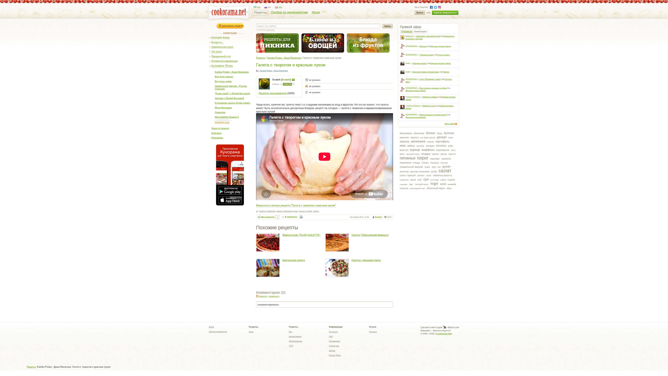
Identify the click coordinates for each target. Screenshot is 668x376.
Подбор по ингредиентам (289, 12)
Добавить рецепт (232, 26)
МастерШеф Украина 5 (227, 117)
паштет (452, 154)
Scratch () (281, 79)
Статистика (334, 346)
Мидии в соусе (429, 106)
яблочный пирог (436, 188)
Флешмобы (217, 137)
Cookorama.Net (443, 333)
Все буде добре (223, 81)
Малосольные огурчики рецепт (433, 115)
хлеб (443, 184)
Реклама (373, 332)
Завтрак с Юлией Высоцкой (229, 98)
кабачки (430, 142)
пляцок (425, 163)
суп (426, 179)
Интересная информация (224, 61)
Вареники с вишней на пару (428, 36)
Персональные (295, 341)
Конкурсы (216, 133)
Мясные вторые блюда (441, 46)
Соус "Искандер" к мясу (430, 79)
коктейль (420, 146)
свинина (420, 175)
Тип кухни (216, 51)
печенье (407, 158)
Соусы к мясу (444, 55)
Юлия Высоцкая (223, 107)
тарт (411, 184)
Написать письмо (293, 80)
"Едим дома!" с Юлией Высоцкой (232, 93)
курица (415, 149)
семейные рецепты (442, 175)
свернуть (263, 296)
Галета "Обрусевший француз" (370, 234)
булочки (449, 133)
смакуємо (404, 180)
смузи (413, 180)
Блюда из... (217, 42)
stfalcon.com (453, 327)
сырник (451, 180)
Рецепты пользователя (273, 93)
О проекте (333, 332)
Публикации (406, 31)
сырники (403, 184)
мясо (402, 154)
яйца (449, 188)
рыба (434, 171)
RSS (456, 124)
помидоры (434, 163)
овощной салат (413, 154)
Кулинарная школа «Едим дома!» (232, 103)
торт (434, 183)
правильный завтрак (411, 166)
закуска (404, 141)
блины (430, 133)
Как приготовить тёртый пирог (426, 72)
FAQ (331, 336)
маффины (428, 149)
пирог (422, 157)
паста (443, 153)
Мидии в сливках (430, 97)
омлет (435, 153)
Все (290, 332)
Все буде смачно (224, 76)
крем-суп (404, 150)
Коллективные (295, 336)
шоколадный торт (417, 188)
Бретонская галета (293, 260)
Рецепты (260, 12)
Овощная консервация (415, 117)
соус (420, 180)
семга (428, 175)
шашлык (404, 188)
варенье (415, 137)
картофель (442, 141)
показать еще (222, 122)
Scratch (378, 217)
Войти (419, 12)
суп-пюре (434, 180)
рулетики (404, 171)
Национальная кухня (222, 47)
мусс (453, 150)
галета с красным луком (287, 211)
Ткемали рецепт (427, 55)
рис (439, 167)
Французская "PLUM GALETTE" (301, 234)
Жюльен (423, 46)
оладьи (425, 153)
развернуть (274, 296)
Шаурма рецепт (420, 63)
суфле (443, 180)
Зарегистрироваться (445, 12)
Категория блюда (220, 37)
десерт (442, 137)
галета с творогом (267, 211)
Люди (316, 12)
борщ (439, 133)
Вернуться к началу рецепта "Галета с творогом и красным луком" (296, 205)
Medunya (409, 36)
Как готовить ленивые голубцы (433, 88)
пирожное (446, 159)
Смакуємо (220, 112)
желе (450, 137)
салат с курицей (408, 175)
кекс (403, 145)
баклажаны (406, 133)
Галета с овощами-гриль (366, 260)
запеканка (418, 141)
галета (316, 211)
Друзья (332, 351)
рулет (446, 166)
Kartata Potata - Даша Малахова (232, 72)
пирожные (405, 162)
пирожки (435, 158)
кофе (450, 146)
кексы (411, 145)
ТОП (291, 346)
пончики (444, 163)
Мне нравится (267, 217)
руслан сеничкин (420, 171)
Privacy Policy (335, 355)
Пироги (446, 72)
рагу (434, 167)
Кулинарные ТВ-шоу (222, 65)
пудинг (427, 167)
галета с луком (305, 211)
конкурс (430, 145)
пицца (416, 162)
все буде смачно (427, 137)
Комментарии (420, 31)
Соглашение (334, 341)
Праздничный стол (221, 56)
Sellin (407, 63)
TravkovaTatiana (412, 97)
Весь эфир (449, 124)
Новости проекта (220, 128)
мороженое (442, 149)
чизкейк (452, 184)
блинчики (419, 133)
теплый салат (422, 184)
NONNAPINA (411, 46)
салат (445, 170)
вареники (404, 137)
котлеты (441, 145)
